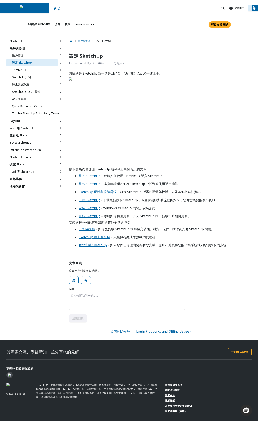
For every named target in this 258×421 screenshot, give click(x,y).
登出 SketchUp (89, 184)
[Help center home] (71, 41)
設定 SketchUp (22, 62)
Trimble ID (19, 70)
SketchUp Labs (20, 157)
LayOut (15, 121)
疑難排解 (16, 179)
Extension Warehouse (26, 150)
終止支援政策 (20, 84)
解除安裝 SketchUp (93, 245)
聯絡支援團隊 (219, 24)
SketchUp (17, 41)
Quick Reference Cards (27, 106)
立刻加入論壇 (239, 352)
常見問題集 (19, 99)
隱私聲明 (170, 400)
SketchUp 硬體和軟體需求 (98, 192)
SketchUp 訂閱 (21, 77)
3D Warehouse (20, 142)
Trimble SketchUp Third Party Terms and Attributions (38, 113)
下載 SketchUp (89, 200)
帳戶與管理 (17, 48)
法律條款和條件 (173, 385)
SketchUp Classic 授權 (26, 92)
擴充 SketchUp (20, 164)
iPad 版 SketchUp (22, 171)
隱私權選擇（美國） (176, 411)
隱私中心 (170, 395)
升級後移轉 (87, 229)
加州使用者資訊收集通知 (178, 405)
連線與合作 (17, 186)
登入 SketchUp (89, 176)
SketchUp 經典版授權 (94, 237)
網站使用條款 (172, 390)
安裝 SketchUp (89, 208)
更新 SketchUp (89, 216)
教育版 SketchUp (21, 135)
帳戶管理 (17, 55)
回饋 (71, 289)
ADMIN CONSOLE (84, 24)
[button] (246, 410)
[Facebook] (9, 375)
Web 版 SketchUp (22, 128)
